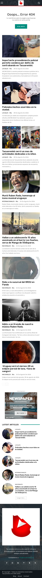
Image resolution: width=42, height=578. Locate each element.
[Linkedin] (18, 563)
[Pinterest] (24, 563)
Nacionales (6, 246)
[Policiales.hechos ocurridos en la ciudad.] (21, 93)
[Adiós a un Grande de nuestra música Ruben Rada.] (21, 310)
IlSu (10, 68)
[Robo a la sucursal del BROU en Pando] (21, 268)
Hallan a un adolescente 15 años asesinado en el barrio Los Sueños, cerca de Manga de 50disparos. (20, 240)
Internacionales (8, 201)
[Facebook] (7, 563)
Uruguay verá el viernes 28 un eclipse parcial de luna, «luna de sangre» (18, 369)
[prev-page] (3, 384)
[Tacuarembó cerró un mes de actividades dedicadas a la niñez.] (21, 137)
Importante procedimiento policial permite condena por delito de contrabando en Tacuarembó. (20, 63)
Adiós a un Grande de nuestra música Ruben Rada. (17, 325)
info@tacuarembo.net (26, 557)
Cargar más (20, 498)
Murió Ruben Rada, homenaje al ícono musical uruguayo (18, 196)
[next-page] (7, 384)
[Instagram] (12, 563)
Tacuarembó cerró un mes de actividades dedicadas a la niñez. (19, 152)
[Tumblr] (29, 563)
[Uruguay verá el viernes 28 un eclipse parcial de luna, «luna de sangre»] (21, 352)
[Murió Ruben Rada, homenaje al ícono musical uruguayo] (21, 181)
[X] (35, 563)
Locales (5, 68)
